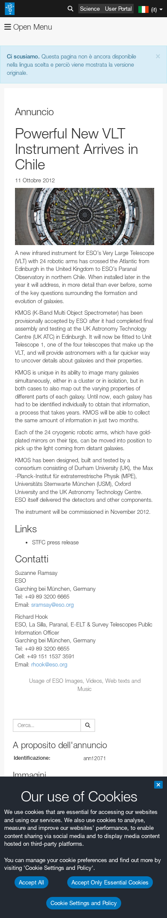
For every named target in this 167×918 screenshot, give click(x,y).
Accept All (31, 882)
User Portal (118, 8)
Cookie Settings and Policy (84, 903)
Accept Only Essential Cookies (110, 882)
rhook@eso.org (49, 664)
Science (90, 8)
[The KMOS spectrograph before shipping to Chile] (84, 216)
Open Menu (31, 26)
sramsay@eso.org (52, 604)
